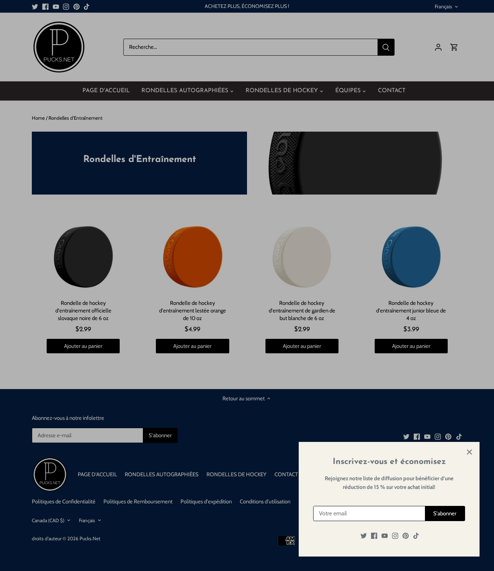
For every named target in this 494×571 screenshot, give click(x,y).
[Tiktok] (416, 536)
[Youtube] (385, 536)
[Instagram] (395, 536)
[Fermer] (469, 452)
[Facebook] (374, 536)
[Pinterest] (406, 536)
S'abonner (444, 513)
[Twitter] (364, 536)
